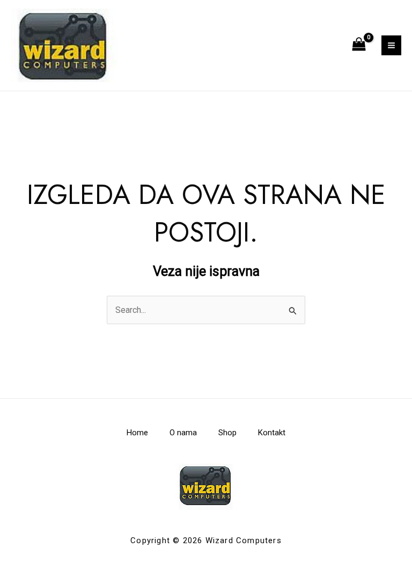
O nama (183, 432)
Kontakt (271, 432)
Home (137, 432)
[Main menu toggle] (391, 45)
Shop (227, 432)
